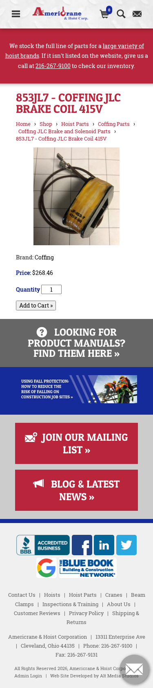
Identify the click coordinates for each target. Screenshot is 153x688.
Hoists (52, 594)
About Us (119, 604)
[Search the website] (121, 14)
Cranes (113, 594)
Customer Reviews (37, 613)
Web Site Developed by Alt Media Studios (94, 676)
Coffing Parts (114, 124)
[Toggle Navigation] (16, 14)
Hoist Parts (75, 124)
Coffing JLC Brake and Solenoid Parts (64, 131)
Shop (46, 124)
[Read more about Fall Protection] (76, 401)
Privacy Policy (86, 613)
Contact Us (21, 594)
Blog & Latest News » (82, 490)
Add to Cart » (36, 305)
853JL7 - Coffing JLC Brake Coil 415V (61, 138)
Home (23, 124)
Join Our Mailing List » (81, 443)
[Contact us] (137, 14)
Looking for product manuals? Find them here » (76, 343)
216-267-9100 (53, 66)
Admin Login (28, 676)
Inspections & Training (70, 604)
